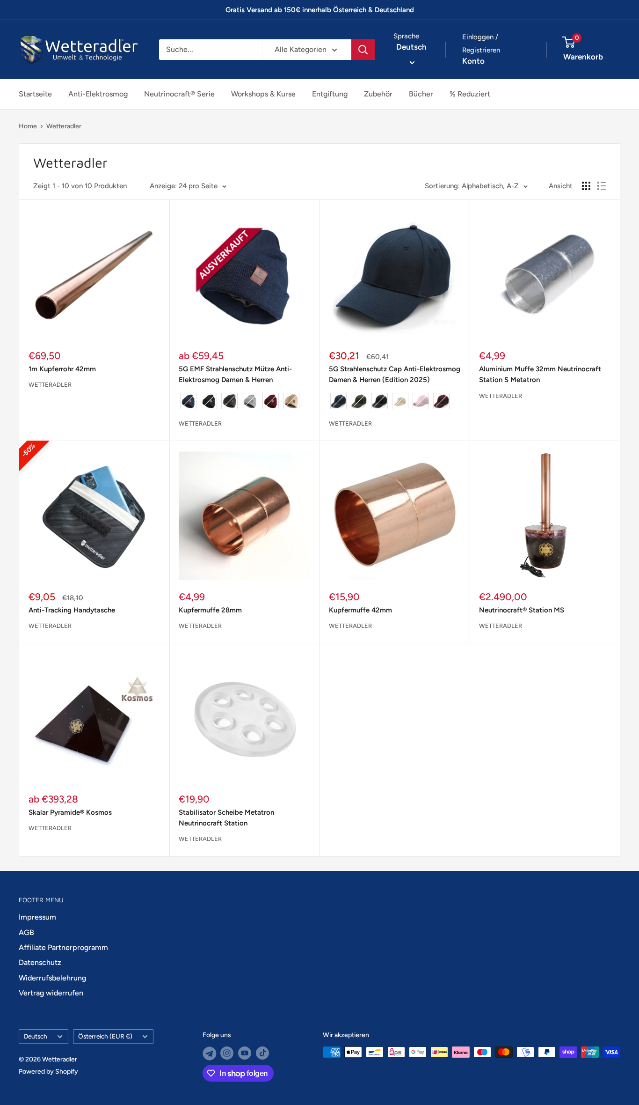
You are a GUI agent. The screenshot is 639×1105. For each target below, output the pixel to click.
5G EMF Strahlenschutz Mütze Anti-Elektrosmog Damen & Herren (235, 374)
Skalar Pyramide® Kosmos (70, 812)
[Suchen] (363, 49)
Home (28, 126)
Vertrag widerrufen (51, 992)
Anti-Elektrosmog (98, 93)
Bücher (421, 93)
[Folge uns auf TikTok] (262, 1053)
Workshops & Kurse (263, 93)
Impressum (37, 917)
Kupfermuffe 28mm (210, 610)
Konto (473, 61)
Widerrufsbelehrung (52, 977)
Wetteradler (63, 126)
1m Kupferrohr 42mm (62, 369)
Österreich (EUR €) (105, 1036)
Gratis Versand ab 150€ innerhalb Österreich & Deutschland (319, 10)
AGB (26, 932)
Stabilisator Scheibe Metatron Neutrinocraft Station (226, 817)
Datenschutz (40, 962)
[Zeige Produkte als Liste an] (601, 186)
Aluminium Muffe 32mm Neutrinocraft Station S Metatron (540, 374)
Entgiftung (330, 93)
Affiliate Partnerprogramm (63, 947)
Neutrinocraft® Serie (179, 93)
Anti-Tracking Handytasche (72, 610)
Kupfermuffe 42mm (360, 610)
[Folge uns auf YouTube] (244, 1053)
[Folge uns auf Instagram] (226, 1053)
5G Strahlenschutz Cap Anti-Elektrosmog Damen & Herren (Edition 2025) (394, 374)
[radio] (188, 401)
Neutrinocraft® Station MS (521, 610)
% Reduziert (470, 93)
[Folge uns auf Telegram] (209, 1053)
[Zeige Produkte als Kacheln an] (586, 186)
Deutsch (35, 1036)
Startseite (35, 93)
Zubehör (378, 93)
